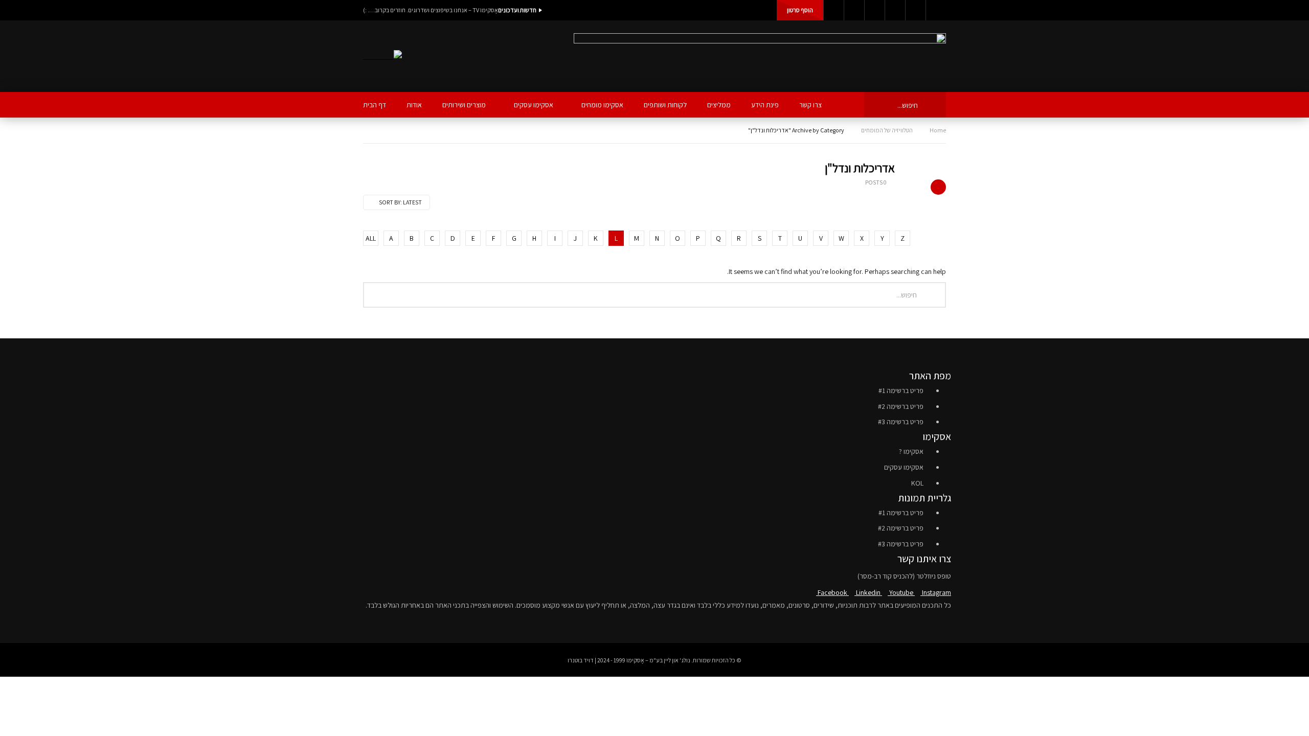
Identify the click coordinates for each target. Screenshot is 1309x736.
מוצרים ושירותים (464, 104)
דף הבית (374, 104)
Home (938, 130)
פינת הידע (765, 104)
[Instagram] (895, 10)
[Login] (936, 10)
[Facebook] (833, 10)
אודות (414, 104)
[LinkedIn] (854, 10)
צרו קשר (810, 104)
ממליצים (719, 104)
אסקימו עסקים (533, 104)
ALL (371, 238)
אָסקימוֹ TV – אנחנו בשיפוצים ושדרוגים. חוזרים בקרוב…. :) (430, 10)
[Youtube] (874, 10)
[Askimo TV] (382, 56)
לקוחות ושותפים (665, 104)
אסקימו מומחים (602, 104)
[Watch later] (915, 10)
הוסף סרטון (800, 10)
